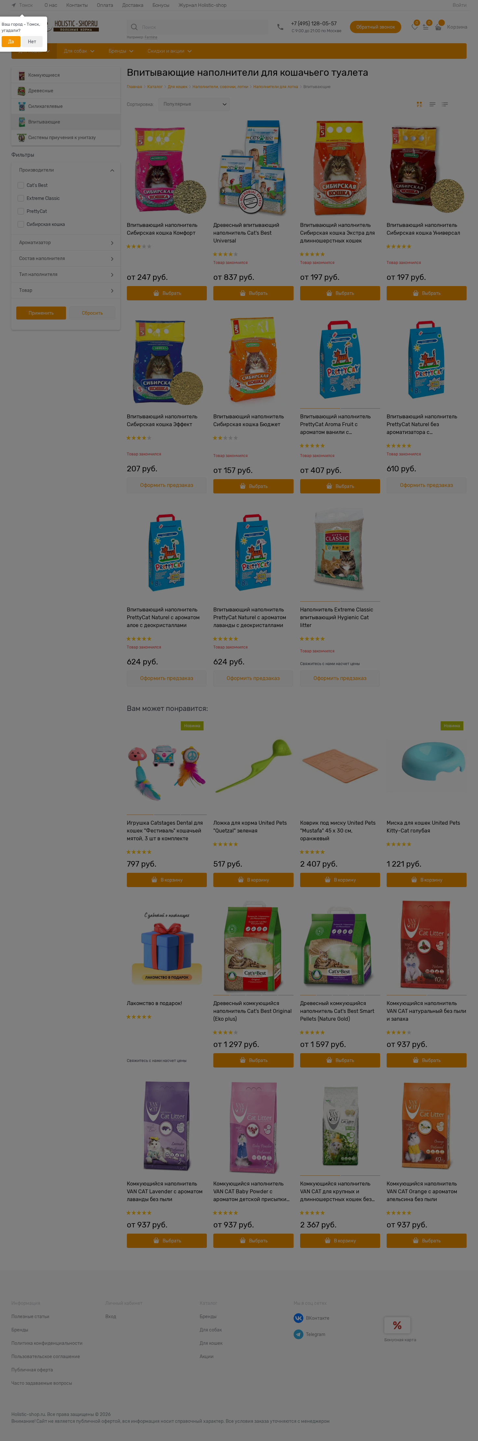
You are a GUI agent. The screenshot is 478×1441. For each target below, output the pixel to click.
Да (11, 41)
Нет (32, 41)
